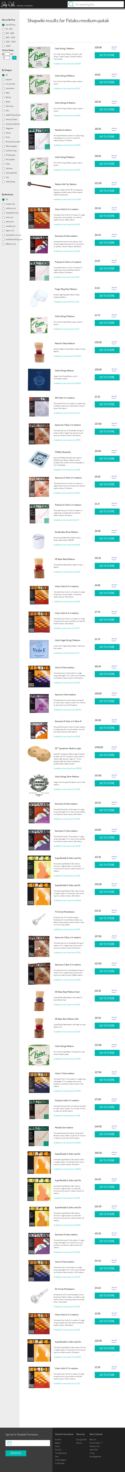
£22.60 (98, 183)
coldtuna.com (11, 208)
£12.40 (98, 208)
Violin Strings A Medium (65, 103)
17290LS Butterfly (63, 452)
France (57, 1446)
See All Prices (10, 25)
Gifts (7, 111)
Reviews (79, 1443)
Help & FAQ (94, 1449)
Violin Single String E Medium (67, 640)
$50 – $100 (10, 33)
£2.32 (97, 396)
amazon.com (10, 204)
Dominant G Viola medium (66, 804)
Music (8, 137)
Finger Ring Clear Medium (66, 289)
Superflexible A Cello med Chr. (68, 1180)
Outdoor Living (11, 151)
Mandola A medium (63, 130)
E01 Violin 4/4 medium (65, 398)
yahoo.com (10, 222)
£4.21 (97, 503)
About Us (93, 1439)
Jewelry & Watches (13, 124)
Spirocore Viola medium (65, 694)
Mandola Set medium (64, 1127)
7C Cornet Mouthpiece (64, 912)
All (7, 75)
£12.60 (98, 451)
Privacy (92, 1453)
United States (59, 1463)
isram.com (9, 217)
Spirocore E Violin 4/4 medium (68, 477)
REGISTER (16, 1453)
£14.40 (98, 1260)
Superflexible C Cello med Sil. (67, 1154)
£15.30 (98, 558)
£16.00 (98, 720)
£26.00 (98, 1340)
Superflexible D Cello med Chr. (68, 858)
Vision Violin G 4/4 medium (67, 586)
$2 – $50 (9, 29)
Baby (8, 93)
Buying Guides (81, 1439)
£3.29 (97, 1367)
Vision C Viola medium (64, 1073)
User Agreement (95, 1456)
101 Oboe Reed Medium (65, 559)
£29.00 (98, 47)
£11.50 (97, 74)
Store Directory (95, 1443)
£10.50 (98, 101)
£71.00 (98, 1099)
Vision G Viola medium (64, 667)
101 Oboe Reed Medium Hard (67, 992)
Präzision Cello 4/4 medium (67, 1100)
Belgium (58, 1443)
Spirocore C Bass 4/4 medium (68, 425)
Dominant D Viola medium (66, 1234)
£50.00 (98, 884)
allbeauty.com (11, 244)
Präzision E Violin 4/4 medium (68, 262)
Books (8, 102)
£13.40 (98, 910)
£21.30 (98, 857)
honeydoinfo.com (12, 213)
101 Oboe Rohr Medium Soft (67, 1019)
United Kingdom (60, 1460)
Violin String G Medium (65, 75)
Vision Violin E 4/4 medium (66, 1314)
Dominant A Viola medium (66, 236)
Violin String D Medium (65, 157)
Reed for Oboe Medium (65, 343)
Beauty (8, 97)
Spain (57, 1456)
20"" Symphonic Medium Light (68, 748)
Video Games (10, 182)
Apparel (8, 79)
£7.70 (97, 611)
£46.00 (98, 1126)
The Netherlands (61, 1453)
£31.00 (98, 829)
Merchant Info (94, 1446)
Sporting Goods (11, 173)
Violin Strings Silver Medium (67, 776)
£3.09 (97, 1313)
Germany (58, 1449)
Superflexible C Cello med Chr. (68, 1342)
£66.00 (98, 1152)
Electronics (10, 106)
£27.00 (98, 1072)
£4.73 (97, 315)
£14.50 (98, 1179)
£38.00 (98, 369)
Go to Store (107, 55)
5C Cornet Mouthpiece (64, 1289)
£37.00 (98, 423)
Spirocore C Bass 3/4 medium (68, 964)
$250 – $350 (11, 42)
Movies (8, 133)
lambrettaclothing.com (14, 239)
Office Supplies (11, 146)
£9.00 (97, 530)
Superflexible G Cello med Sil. (67, 885)
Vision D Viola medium (64, 1261)
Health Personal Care (13, 115)
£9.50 (97, 476)
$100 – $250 (10, 37)
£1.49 (97, 287)
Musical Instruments (13, 142)
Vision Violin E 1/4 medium (66, 1368)
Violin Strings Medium (64, 370)
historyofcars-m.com (13, 235)
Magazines (9, 128)
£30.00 (98, 342)
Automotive (10, 88)
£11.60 (97, 585)
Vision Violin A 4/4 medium (67, 613)
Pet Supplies (10, 159)
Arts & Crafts (10, 84)
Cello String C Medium (64, 48)
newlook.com (10, 226)
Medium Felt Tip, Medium (66, 184)
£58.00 (98, 693)
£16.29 (98, 666)
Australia (58, 1439)
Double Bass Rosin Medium (66, 532)
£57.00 (98, 936)
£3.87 (97, 260)
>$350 (8, 46)
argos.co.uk (10, 230)
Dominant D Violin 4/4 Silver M (68, 721)
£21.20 (98, 802)
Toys (7, 177)
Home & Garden (11, 119)
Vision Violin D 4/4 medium (67, 209)
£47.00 (98, 775)
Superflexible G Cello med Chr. (68, 1207)
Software (9, 168)
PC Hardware (10, 155)
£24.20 (98, 1206)
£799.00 (99, 747)
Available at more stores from (67, 64)
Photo (8, 164)
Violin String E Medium (64, 316)
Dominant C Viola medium (66, 831)
